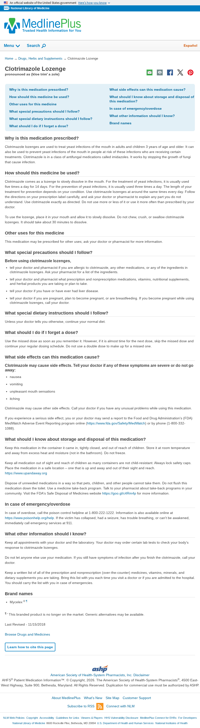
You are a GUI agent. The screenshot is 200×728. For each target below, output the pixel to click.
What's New (93, 698)
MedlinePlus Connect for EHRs (158, 717)
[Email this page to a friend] (149, 72)
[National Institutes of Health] (7, 8)
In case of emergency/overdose (136, 108)
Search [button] (33, 45)
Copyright (32, 717)
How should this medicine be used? (39, 97)
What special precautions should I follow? (44, 111)
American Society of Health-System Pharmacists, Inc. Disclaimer (100, 675)
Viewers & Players (92, 717)
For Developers (187, 717)
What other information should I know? (142, 116)
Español (190, 45)
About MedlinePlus (66, 698)
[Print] (159, 72)
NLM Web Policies (14, 717)
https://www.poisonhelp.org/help (29, 518)
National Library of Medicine (30, 8)
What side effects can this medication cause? (148, 89)
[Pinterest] (190, 72)
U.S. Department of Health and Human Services (125, 723)
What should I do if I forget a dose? (38, 126)
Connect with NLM (120, 706)
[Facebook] (170, 72)
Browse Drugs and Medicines (27, 634)
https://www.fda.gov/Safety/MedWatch (116, 423)
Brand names (120, 123)
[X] (180, 72)
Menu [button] (9, 46)
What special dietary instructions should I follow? (50, 119)
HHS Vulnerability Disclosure (121, 717)
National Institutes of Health (171, 723)
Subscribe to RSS (80, 706)
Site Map (112, 698)
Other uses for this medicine (33, 104)
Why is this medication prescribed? (38, 89)
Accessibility (47, 717)
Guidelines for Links (67, 717)
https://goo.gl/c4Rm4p (119, 493)
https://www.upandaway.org (26, 473)
